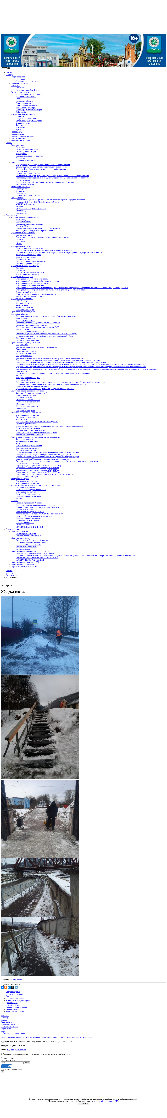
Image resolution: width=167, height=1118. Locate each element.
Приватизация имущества (26, 424)
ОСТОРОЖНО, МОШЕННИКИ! (30, 527)
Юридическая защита (20, 479)
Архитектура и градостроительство (25, 342)
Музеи (18, 99)
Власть (9, 143)
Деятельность (11, 215)
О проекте (20, 116)
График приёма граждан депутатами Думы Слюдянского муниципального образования (52, 176)
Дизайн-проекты (23, 123)
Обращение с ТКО (23, 404)
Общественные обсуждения (27, 463)
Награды (19, 498)
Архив (18, 129)
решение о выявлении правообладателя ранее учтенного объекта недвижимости (49, 426)
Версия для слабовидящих (14, 1033)
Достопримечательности (26, 97)
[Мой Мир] (9, 987)
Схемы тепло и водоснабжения (29, 446)
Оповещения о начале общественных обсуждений (36, 433)
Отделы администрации (26, 151)
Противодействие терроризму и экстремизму (34, 516)
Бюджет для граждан (24, 307)
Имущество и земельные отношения (26, 413)
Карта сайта (6, 1029)
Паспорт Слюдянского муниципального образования (38, 323)
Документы (20, 127)
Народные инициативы (25, 321)
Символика (15, 86)
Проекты (19, 239)
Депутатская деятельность (26, 184)
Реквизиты (20, 158)
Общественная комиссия (26, 118)
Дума (13, 162)
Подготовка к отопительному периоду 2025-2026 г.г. (37, 468)
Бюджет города (22, 301)
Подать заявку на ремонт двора (29, 121)
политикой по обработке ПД (106, 1101)
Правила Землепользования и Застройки (33, 386)
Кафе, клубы (21, 112)
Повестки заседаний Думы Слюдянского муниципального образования (45, 182)
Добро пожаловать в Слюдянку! (29, 94)
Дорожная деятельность (25, 397)
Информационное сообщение (28, 378)
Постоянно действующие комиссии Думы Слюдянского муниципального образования (52, 178)
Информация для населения (27, 448)
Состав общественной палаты (28, 545)
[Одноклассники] (5, 987)
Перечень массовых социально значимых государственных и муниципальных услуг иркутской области (59, 252)
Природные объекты (24, 101)
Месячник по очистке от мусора (29, 402)
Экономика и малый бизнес (27, 338)
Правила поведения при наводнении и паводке (35, 505)
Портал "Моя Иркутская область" (25, 566)
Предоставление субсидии (27, 476)
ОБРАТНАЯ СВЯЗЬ (9, 1027)
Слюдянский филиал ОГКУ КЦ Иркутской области (37, 202)
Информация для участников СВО (25, 562)
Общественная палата (20, 538)
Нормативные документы (26, 547)
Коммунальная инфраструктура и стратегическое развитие (35, 437)
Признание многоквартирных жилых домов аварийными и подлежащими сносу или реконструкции (58, 360)
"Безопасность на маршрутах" (28, 340)
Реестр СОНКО (22, 329)
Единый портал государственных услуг (32, 261)
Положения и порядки (25, 310)
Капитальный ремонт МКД (27, 441)
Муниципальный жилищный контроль (32, 283)
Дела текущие (16, 132)
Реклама (19, 375)
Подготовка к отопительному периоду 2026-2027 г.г (37, 470)
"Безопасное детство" (25, 509)
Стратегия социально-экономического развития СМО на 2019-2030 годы (46, 334)
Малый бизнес (22, 318)
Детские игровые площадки (27, 406)
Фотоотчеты (21, 125)
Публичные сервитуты (25, 417)
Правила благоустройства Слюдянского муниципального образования (45, 389)
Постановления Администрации (29, 224)
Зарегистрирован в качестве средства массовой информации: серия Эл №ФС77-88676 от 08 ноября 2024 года (46, 1037)
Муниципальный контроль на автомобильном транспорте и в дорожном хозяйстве (50, 290)
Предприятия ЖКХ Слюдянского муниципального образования (42, 459)
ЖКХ (18, 443)
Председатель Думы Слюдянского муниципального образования (43, 165)
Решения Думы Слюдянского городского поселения (37, 230)
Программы (21, 241)
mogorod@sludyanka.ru (16, 1050)
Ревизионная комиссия (20, 187)
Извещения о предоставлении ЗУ (29, 435)
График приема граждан (26, 534)
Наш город (20, 79)
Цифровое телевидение (25, 411)
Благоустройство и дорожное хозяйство (27, 391)
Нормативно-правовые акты (27, 520)
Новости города (17, 134)
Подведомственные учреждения (29, 156)
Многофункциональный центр (28, 263)
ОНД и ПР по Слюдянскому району (31, 209)
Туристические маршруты (26, 105)
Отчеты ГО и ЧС (23, 525)
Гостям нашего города (20, 92)
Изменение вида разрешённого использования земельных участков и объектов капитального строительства (61, 362)
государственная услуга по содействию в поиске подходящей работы (44, 336)
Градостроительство (24, 356)
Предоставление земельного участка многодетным (37, 422)
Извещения (20, 270)
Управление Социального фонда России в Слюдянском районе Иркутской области (50, 200)
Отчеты (19, 244)
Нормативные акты (24, 235)
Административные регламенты (29, 248)
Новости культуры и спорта (22, 136)
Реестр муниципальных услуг (28, 255)
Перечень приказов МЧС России (29, 503)
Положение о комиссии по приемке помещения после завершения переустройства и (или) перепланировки (61, 382)
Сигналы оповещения (25, 523)
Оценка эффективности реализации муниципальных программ (42, 237)
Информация (21, 193)
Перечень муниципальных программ (31, 325)
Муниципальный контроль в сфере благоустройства (37, 281)
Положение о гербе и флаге (27, 90)
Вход (3, 1031)
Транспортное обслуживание (28, 400)
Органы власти (17, 198)
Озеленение (21, 408)
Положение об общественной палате (31, 542)
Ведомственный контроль (26, 292)
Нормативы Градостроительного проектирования (36, 347)
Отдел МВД (21, 211)
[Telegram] (16, 987)
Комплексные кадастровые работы (30, 430)
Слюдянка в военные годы (27, 81)
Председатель (21, 189)
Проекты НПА (22, 226)
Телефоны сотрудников (25, 160)
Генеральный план (23, 222)
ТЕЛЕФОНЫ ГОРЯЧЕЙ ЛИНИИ (30, 560)
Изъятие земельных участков (28, 428)
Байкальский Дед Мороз (26, 108)
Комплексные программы (26, 353)
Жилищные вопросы (24, 439)
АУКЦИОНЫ (21, 419)
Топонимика (21, 349)
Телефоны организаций (20, 140)
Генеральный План (24, 380)
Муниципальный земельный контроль (32, 279)
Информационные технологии (28, 496)
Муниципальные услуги (21, 246)
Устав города (21, 220)
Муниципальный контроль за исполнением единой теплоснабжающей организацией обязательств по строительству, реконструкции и (72, 288)
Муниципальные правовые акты (24, 217)
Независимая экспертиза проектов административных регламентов (44, 250)
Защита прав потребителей (27, 481)
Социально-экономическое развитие (31, 331)
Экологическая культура (26, 351)
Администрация (17, 145)
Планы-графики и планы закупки (30, 272)
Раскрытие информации (26, 450)
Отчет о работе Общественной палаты (32, 540)
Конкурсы (20, 268)
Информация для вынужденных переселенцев (30, 551)
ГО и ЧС (14, 501)
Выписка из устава (23, 171)
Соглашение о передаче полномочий (31, 490)
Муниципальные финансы (22, 299)
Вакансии (5, 1016)
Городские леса (22, 345)
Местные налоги (23, 305)
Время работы (21, 154)
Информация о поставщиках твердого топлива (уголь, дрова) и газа (44, 454)
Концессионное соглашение (27, 274)
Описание (20, 88)
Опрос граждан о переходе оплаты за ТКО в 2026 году (38, 472)
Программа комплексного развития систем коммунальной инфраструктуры (47, 457)
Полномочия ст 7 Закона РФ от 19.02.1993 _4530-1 (37, 558)
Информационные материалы (28, 518)
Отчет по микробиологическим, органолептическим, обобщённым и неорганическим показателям (57, 461)
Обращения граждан (19, 531)
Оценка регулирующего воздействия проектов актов (38, 228)
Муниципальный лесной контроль (30, 285)
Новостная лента (18, 138)
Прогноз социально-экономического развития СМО (37, 327)
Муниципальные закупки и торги (25, 266)
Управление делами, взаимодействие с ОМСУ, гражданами (35, 485)
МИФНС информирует (25, 204)
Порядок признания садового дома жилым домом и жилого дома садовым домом (50, 358)
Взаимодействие (13, 529)
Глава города (21, 147)
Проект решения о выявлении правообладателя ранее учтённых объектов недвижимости (53, 373)
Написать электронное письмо (28, 536)
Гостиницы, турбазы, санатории (29, 110)
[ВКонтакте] (2, 987)
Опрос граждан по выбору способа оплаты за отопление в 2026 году (44, 474)
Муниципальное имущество (27, 415)
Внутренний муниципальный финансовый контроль (38, 294)
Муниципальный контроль (22, 277)
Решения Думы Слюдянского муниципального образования (41, 169)
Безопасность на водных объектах (30, 512)
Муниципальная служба (26, 492)
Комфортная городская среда (23, 114)
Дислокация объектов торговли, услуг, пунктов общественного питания (46, 316)
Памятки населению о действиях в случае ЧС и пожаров (39, 507)
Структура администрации (27, 149)
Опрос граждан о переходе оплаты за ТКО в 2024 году (38, 465)
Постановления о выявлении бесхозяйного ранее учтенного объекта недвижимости (51, 384)
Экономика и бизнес (19, 314)
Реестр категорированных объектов (30, 296)
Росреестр (20, 206)
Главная (9, 72)
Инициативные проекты (26, 395)
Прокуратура (21, 213)
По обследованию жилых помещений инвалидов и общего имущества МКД (47, 452)
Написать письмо (23, 180)
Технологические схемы (26, 257)
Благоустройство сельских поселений (31, 393)
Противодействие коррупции (28, 173)
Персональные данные (25, 487)
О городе (9, 75)
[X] (12, 987)
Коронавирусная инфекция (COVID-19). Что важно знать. (40, 514)
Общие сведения (18, 77)
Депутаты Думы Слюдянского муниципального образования (41, 167)
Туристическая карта (24, 103)
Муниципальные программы (23, 233)
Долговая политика (24, 303)
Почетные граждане (19, 83)
